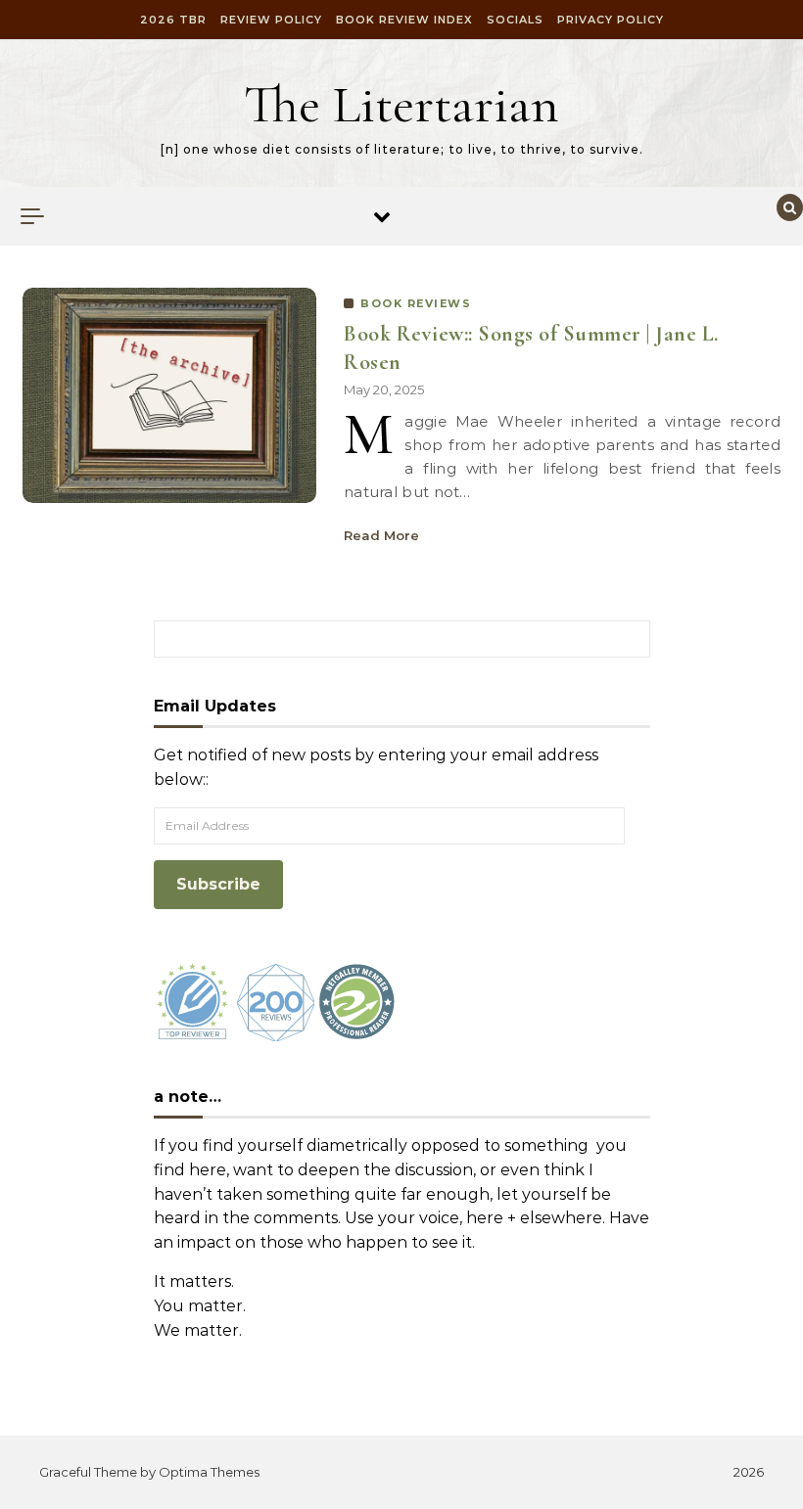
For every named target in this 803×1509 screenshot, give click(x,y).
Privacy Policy (610, 19)
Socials (515, 19)
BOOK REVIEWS (415, 303)
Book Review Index (404, 19)
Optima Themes (209, 1472)
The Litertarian (401, 104)
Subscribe (218, 884)
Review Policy (271, 19)
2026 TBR (173, 19)
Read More (381, 535)
